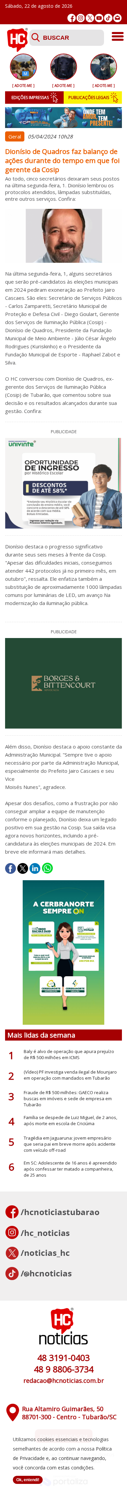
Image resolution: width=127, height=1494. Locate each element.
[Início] (17, 49)
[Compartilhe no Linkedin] (34, 868)
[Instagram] (80, 18)
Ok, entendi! (27, 1479)
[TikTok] (108, 18)
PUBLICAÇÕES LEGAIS (88, 97)
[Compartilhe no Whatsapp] (47, 868)
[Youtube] (99, 18)
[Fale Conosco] (117, 18)
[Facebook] (71, 18)
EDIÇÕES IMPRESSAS (30, 97)
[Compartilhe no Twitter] (22, 868)
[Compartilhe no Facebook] (10, 868)
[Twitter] (89, 18)
